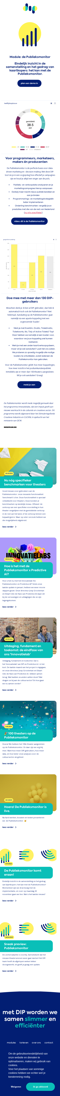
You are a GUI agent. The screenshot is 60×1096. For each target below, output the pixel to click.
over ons (36, 1042)
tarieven (24, 1042)
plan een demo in (29, 83)
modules (11, 1042)
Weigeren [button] (16, 1086)
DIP (30, 8)
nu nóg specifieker (33, 212)
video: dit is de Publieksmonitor (29, 221)
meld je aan (29, 384)
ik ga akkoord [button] (40, 1086)
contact (48, 1042)
